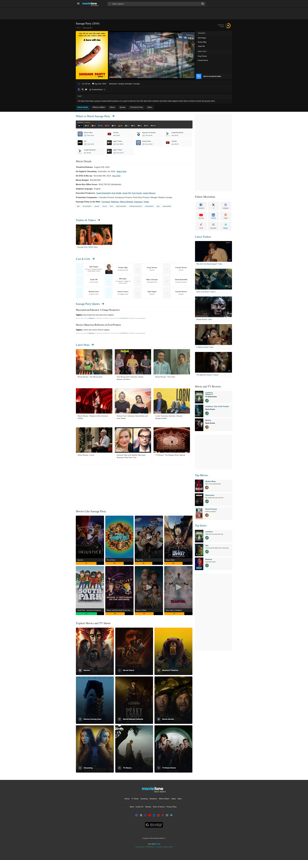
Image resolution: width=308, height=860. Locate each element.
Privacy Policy (172, 807)
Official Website (126, 202)
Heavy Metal (170, 560)
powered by (80, 122)
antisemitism (149, 206)
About (132, 807)
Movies (127, 799)
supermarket (167, 206)
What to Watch (164, 799)
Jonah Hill (126, 193)
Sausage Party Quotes (88, 304)
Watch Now (121, 171)
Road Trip (139, 560)
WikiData (115, 202)
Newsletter (213, 228)
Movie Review (210, 409)
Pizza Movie (111, 560)
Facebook (79, 89)
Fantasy (121, 84)
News (180, 799)
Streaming (144, 799)
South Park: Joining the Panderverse (90, 610)
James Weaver (149, 193)
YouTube (201, 218)
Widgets (225, 228)
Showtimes (153, 799)
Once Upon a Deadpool (174, 610)
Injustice (80, 560)
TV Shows (135, 799)
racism (104, 206)
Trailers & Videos (86, 220)
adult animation (121, 206)
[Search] (202, 4)
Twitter (146, 202)
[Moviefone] (91, 3)
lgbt (78, 206)
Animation (128, 84)
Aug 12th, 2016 (100, 84)
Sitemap (148, 807)
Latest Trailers (203, 237)
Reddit (85, 89)
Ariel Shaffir (116, 193)
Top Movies (201, 475)
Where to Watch (93, 116)
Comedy (136, 84)
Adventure (113, 84)
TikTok (201, 228)
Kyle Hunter (137, 193)
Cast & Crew (83, 259)
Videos (173, 799)
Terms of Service (159, 807)
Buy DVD (116, 176)
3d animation (87, 206)
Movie (79, 27)
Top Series (201, 525)
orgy (158, 206)
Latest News (83, 345)
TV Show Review (211, 397)
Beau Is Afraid (141, 610)
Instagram (138, 202)
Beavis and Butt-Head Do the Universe (120, 610)
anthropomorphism (135, 206)
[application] (152, 55)
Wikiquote (91, 318)
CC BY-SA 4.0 (124, 318)
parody (97, 206)
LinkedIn (213, 218)
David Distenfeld (103, 193)
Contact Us (139, 807)
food (111, 206)
